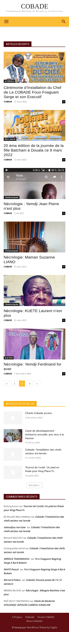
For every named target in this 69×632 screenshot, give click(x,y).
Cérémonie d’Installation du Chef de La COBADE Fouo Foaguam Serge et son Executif (32, 92)
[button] (64, 22)
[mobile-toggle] (6, 22)
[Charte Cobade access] (13, 417)
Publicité (29, 617)
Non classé (10, 139)
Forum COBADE (46, 617)
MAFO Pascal (11, 569)
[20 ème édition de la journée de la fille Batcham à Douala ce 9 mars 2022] (34, 125)
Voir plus (33, 485)
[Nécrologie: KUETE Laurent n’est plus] (34, 290)
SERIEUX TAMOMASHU (16, 558)
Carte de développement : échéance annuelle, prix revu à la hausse (44, 434)
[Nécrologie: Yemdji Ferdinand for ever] (34, 344)
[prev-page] (7, 383)
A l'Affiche (9, 81)
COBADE (8, 101)
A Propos (17, 617)
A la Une (9, 357)
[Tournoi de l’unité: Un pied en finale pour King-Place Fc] (13, 472)
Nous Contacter (34, 621)
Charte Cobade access (38, 413)
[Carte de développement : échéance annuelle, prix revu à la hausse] (13, 435)
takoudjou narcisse (14, 527)
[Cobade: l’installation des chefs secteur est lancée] (13, 454)
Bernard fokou (12, 580)
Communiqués (11, 197)
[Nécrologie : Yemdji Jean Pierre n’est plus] (34, 183)
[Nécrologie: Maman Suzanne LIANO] (34, 237)
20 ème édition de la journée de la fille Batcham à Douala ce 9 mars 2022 (34, 150)
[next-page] (37, 383)
